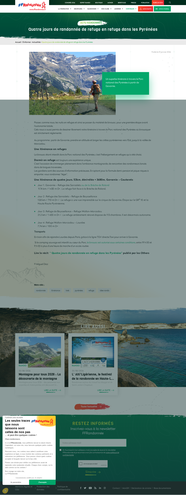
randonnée (41, 290)
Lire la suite (50, 390)
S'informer (130, 9)
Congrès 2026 (70, 3)
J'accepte (42, 482)
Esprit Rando (85, 3)
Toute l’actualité (89, 406)
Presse (133, 3)
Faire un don (158, 3)
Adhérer (117, 9)
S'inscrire (91, 472)
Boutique (98, 3)
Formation (145, 3)
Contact (116, 488)
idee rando (104, 290)
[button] (5, 491)
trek (67, 290)
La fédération (63, 9)
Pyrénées (79, 290)
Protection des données (43, 488)
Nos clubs (105, 9)
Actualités (36, 42)
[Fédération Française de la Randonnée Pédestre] (32, 6)
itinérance (55, 290)
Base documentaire (162, 488)
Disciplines (78, 9)
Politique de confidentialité (63, 488)
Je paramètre (15, 482)
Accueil (18, 42)
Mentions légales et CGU (23, 488)
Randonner (91, 9)
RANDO (23, 365)
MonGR (110, 3)
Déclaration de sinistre (141, 488)
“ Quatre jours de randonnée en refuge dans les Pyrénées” (86, 253)
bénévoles (122, 3)
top (141, 478)
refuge (91, 290)
